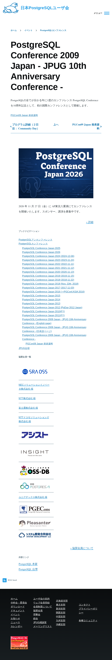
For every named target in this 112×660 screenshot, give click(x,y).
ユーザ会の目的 (41, 598)
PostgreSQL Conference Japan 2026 (41, 252)
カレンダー (16, 626)
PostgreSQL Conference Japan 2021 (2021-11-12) (48, 268)
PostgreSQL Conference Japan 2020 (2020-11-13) (48, 272)
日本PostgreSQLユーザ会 (45, 8)
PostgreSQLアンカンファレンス (35, 239)
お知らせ (15, 618)
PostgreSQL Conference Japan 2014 (41, 299)
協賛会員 (38, 610)
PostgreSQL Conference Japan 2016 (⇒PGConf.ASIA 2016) (53, 291)
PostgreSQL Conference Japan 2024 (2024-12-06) (48, 256)
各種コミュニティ (88, 620)
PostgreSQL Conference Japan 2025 (41, 248)
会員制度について (42, 606)
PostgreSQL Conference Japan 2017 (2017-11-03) (48, 288)
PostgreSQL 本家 (28, 564)
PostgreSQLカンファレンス (53, 30)
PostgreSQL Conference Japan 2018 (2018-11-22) (48, 280)
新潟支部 (60, 608)
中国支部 (60, 616)
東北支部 (60, 604)
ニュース (15, 622)
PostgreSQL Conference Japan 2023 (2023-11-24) (48, 260)
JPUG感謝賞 (40, 622)
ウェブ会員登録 (41, 602)
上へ (56, 124)
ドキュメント (18, 610)
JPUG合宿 (24, 348)
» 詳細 (89, 222)
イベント (28, 30)
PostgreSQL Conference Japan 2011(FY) (43, 315)
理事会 (36, 614)
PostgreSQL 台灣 (28, 569)
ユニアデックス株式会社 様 (33, 497)
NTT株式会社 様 (27, 398)
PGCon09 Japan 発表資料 (24, 115)
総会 (35, 618)
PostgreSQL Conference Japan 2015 (41, 295)
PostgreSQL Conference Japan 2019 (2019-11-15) (48, 276)
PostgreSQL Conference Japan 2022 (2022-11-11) (48, 264)
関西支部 (60, 612)
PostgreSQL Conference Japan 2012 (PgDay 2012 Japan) (52, 307)
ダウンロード (18, 606)
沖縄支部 (60, 624)
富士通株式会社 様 (28, 408)
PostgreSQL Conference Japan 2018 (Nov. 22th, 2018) (50, 284)
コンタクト (84, 604)
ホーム (14, 30)
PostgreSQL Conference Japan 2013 (41, 303)
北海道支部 (62, 601)
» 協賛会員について (81, 548)
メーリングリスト (42, 626)
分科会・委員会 (19, 602)
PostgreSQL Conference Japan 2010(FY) (43, 311)
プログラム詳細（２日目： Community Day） (25, 126)
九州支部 (60, 620)
